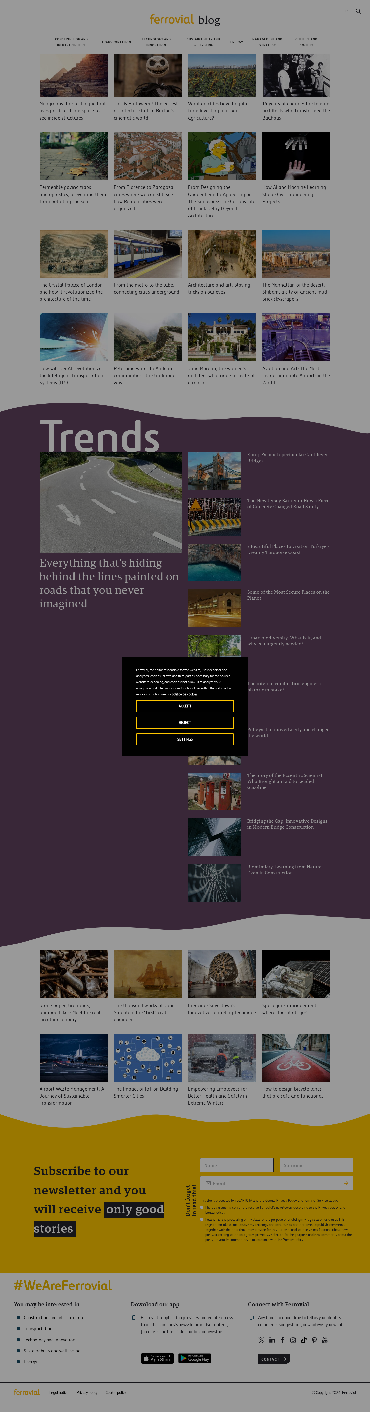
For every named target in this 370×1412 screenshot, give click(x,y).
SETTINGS (185, 739)
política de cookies (184, 694)
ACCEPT (185, 706)
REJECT (185, 723)
